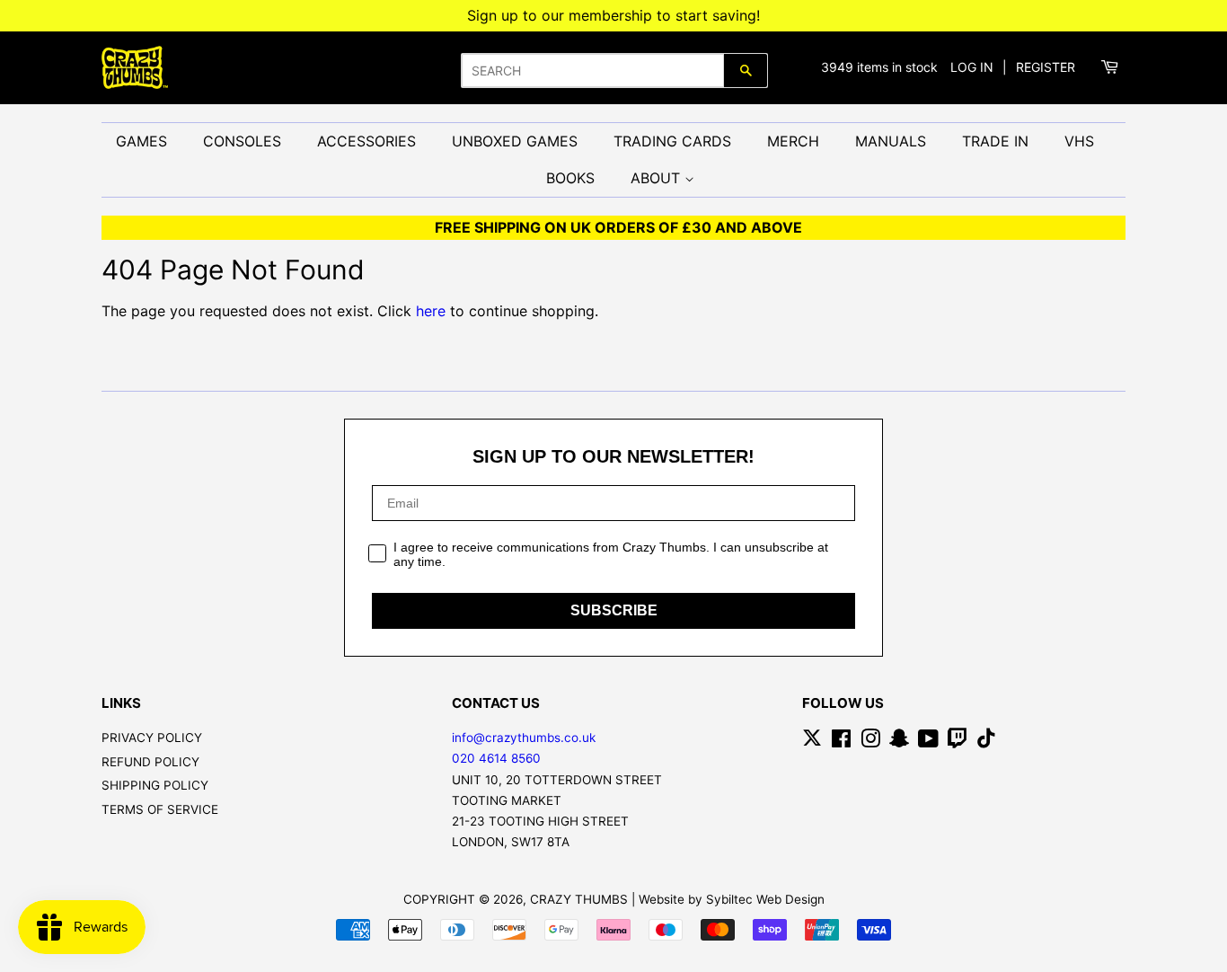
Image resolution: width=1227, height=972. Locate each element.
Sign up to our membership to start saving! (613, 15)
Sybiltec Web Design (765, 899)
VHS (1079, 141)
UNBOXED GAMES (515, 141)
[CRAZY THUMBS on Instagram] (870, 742)
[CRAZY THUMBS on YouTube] (928, 742)
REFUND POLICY (150, 762)
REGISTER (1045, 67)
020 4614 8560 (496, 758)
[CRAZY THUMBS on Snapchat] (899, 742)
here (431, 311)
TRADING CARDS (672, 141)
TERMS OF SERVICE (160, 809)
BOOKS (570, 178)
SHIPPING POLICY (155, 785)
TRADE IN (995, 141)
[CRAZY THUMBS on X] (812, 742)
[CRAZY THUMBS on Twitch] (957, 742)
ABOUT (657, 178)
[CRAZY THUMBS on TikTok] (986, 742)
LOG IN (971, 67)
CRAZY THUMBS (579, 899)
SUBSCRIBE (614, 610)
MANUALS (890, 141)
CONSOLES (242, 141)
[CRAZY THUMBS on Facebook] (841, 742)
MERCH (793, 141)
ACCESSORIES (366, 141)
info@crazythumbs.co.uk (524, 737)
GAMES (141, 141)
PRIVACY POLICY (152, 737)
